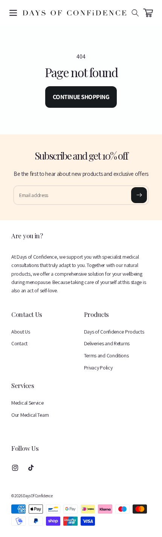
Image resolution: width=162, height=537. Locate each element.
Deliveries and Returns (107, 343)
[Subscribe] (139, 195)
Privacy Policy (98, 367)
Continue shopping (81, 97)
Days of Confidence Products (114, 331)
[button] (13, 13)
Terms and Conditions (106, 355)
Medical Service (27, 402)
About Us (20, 331)
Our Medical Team (30, 414)
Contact (19, 343)
